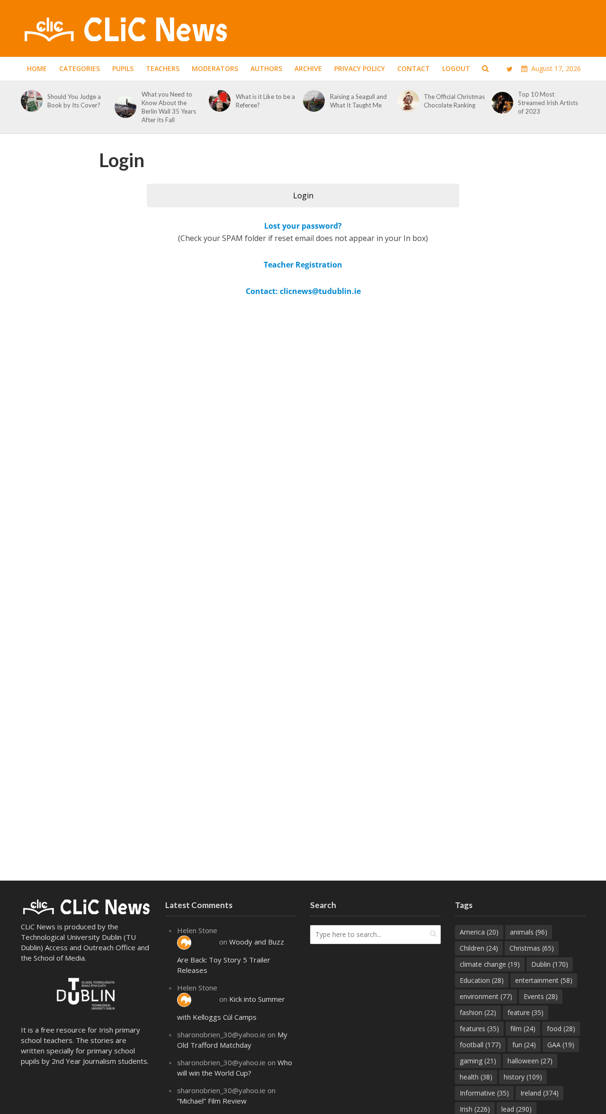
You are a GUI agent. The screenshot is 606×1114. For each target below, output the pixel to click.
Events (541, 996)
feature (526, 1012)
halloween (530, 1060)
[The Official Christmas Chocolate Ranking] (406, 101)
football (480, 1044)
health (476, 1076)
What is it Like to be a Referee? (265, 101)
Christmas (531, 948)
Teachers (162, 68)
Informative (484, 1092)
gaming (478, 1060)
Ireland (539, 1092)
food (561, 1028)
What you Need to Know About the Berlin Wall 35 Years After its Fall (169, 107)
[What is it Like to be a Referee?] (218, 101)
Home (37, 68)
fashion (478, 1012)
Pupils (123, 68)
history (523, 1076)
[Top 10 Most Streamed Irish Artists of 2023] (500, 103)
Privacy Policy (359, 68)
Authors (266, 68)
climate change (490, 964)
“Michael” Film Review (212, 1100)
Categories (79, 68)
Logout (456, 68)
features (479, 1028)
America (479, 931)
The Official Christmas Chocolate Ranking (454, 101)
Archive (308, 68)
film (522, 1028)
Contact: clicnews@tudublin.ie (303, 291)
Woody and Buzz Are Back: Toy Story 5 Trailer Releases (230, 956)
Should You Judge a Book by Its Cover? (74, 101)
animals (528, 931)
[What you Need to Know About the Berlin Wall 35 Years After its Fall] (124, 107)
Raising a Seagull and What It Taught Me (358, 101)
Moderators (215, 68)
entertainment (543, 980)
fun (524, 1044)
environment (486, 996)
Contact (413, 68)
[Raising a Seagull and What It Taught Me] (312, 101)
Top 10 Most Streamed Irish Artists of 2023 (548, 102)
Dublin (549, 964)
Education (482, 980)
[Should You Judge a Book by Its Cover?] (30, 101)
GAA (560, 1044)
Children (479, 948)
